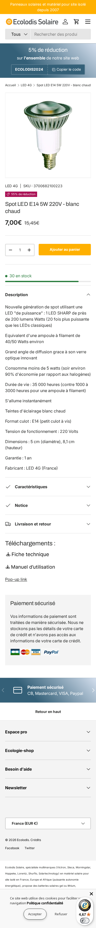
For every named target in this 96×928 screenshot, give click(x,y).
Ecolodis (23, 840)
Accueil (10, 85)
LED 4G (26, 85)
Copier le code (69, 69)
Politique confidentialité (45, 903)
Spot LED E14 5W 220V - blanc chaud (64, 85)
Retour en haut (48, 711)
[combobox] (48, 34)
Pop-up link (16, 579)
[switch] (84, 920)
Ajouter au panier (65, 249)
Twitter (30, 848)
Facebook (12, 848)
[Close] (91, 893)
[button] (76, 21)
